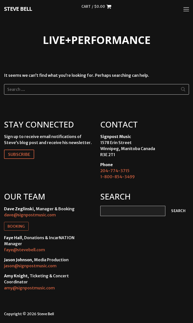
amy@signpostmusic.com (29, 287)
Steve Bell (18, 8)
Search (178, 211)
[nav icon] (186, 9)
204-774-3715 (114, 170)
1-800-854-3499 (117, 176)
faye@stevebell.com (24, 249)
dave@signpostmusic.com (30, 214)
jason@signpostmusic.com (30, 265)
